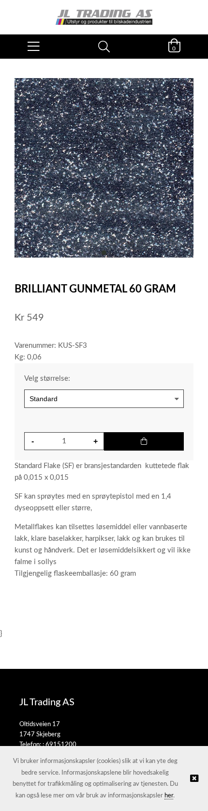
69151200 (60, 745)
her (168, 796)
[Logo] (104, 12)
